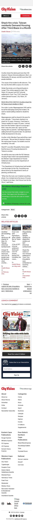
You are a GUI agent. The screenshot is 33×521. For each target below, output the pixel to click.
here (11, 194)
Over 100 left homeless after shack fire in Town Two (16, 236)
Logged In (14, 304)
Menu (4, 15)
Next (28, 284)
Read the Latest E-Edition (16, 354)
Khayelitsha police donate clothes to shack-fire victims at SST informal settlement (26, 239)
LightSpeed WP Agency (20, 519)
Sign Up (16, 375)
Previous (6, 284)
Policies (22, 512)
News (13, 209)
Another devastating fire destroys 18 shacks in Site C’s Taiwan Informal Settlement (5, 239)
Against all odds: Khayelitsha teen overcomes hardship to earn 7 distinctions (10, 289)
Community (26, 15)
